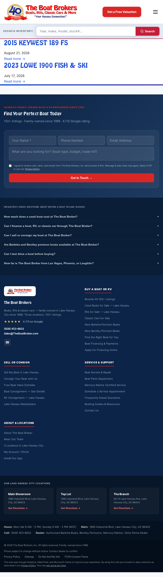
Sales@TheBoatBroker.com (21, 333)
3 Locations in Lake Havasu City (23, 445)
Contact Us (92, 410)
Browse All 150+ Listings (100, 299)
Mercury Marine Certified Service (105, 385)
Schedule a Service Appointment (105, 391)
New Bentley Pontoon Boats (102, 330)
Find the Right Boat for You (101, 337)
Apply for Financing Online (101, 349)
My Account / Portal (16, 451)
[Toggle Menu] (155, 12)
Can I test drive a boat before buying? (81, 253)
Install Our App (13, 458)
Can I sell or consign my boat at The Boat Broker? (81, 235)
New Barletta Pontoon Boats (102, 324)
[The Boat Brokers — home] (42, 12)
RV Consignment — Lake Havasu (24, 397)
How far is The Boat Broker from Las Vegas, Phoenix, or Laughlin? (81, 263)
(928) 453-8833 (14, 328)
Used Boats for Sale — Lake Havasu (107, 305)
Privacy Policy (32, 169)
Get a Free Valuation (121, 12)
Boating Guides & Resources (102, 404)
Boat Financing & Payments (101, 343)
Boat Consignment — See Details (24, 391)
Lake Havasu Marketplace (20, 404)
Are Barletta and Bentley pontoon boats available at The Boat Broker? (81, 244)
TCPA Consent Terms (76, 556)
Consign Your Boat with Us (20, 378)
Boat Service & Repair (98, 372)
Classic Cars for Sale (97, 318)
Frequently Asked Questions (102, 397)
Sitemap (29, 556)
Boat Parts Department (99, 378)
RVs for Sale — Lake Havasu (102, 311)
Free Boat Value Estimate (19, 385)
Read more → (14, 59)
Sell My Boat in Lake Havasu (21, 372)
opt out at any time (56, 565)
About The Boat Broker (18, 432)
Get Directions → (18, 508)
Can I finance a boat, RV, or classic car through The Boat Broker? (81, 226)
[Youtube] (7, 342)
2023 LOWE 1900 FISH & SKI (45, 65)
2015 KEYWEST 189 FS (36, 42)
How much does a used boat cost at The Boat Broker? (81, 216)
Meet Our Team (13, 439)
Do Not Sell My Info (49, 556)
